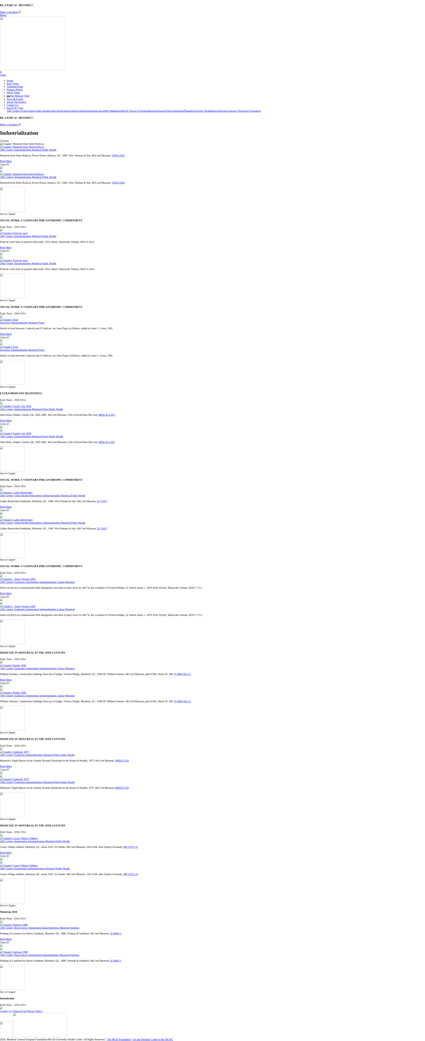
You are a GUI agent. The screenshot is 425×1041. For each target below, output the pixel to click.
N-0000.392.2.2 (182, 674)
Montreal (152, 111)
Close (3, 75)
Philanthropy (190, 111)
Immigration (33, 582)
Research (216, 111)
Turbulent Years (15, 86)
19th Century (13, 111)
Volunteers (255, 111)
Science (225, 111)
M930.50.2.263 (106, 414)
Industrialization (88, 111)
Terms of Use (19, 1011)
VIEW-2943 (118, 155)
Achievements (27, 111)
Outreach (170, 111)
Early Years (13, 83)
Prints (41, 322)
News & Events (15, 99)
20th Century (7, 236)
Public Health (204, 111)
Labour (100, 111)
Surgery (233, 111)
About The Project (16, 102)
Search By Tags (15, 108)
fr (1, 72)
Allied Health (42, 111)
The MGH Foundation (119, 1039)
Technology (243, 111)
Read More (6, 161)
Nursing (161, 111)
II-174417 (102, 501)
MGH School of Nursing (135, 111)
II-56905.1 (115, 933)
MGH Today (13, 92)
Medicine (117, 111)
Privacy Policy (34, 1011)
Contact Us (12, 105)
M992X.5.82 (122, 760)
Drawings (5, 322)
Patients (179, 111)
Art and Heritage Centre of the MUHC (152, 1039)
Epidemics (74, 111)
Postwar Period (15, 89)
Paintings (74, 927)
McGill (108, 111)
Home (10, 80)
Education (63, 111)
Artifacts (53, 111)
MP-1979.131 (130, 847)
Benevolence (36, 495)
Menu (3, 15)
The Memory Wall (18, 95)
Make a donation (9, 12)
